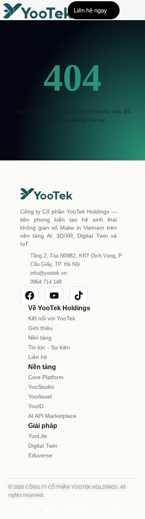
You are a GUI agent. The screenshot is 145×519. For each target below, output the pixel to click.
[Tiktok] (78, 295)
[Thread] (113, 511)
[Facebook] (29, 295)
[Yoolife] (32, 511)
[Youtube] (54, 295)
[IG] (97, 511)
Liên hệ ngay (90, 10)
